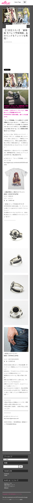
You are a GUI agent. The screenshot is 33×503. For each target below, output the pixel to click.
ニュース (6, 23)
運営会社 (6, 488)
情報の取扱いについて (9, 484)
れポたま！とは (8, 483)
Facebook (6, 473)
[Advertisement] (16, 55)
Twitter (5, 475)
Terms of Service (15, 499)
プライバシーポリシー (9, 486)
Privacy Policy (5, 499)
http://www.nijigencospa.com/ (11, 418)
